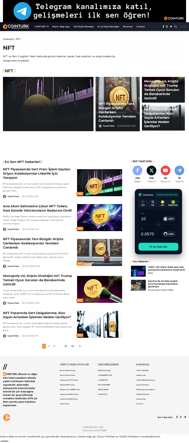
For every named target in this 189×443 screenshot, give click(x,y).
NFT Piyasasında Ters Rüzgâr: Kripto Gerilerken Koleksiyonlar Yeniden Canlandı (33, 243)
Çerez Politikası (106, 436)
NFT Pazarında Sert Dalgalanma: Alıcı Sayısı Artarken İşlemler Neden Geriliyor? (160, 117)
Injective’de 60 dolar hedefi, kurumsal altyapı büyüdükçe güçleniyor (163, 284)
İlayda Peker (17, 126)
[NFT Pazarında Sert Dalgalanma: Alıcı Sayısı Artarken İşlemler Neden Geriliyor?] (99, 324)
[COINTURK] (16, 26)
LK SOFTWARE (100, 430)
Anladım (4, 441)
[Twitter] (167, 27)
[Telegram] (171, 27)
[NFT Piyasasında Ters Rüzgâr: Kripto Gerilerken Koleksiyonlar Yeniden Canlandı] (99, 252)
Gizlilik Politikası (128, 436)
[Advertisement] (93, 142)
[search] (175, 26)
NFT (11, 101)
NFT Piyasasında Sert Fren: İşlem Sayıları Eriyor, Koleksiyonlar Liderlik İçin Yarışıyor (45, 113)
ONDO (150, 273)
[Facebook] (163, 27)
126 (72, 346)
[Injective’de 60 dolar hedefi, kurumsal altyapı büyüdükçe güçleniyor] (138, 285)
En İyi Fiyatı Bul (158, 246)
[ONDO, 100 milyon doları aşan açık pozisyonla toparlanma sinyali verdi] (138, 271)
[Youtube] (165, 174)
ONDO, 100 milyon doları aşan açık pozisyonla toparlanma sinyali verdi (166, 268)
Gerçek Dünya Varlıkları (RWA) (160, 290)
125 (65, 346)
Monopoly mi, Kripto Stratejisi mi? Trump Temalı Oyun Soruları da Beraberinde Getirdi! (161, 89)
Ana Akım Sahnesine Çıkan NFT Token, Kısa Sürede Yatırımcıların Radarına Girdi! (37, 208)
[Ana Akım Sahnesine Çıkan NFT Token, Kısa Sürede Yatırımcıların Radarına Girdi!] (99, 217)
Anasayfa (8, 39)
